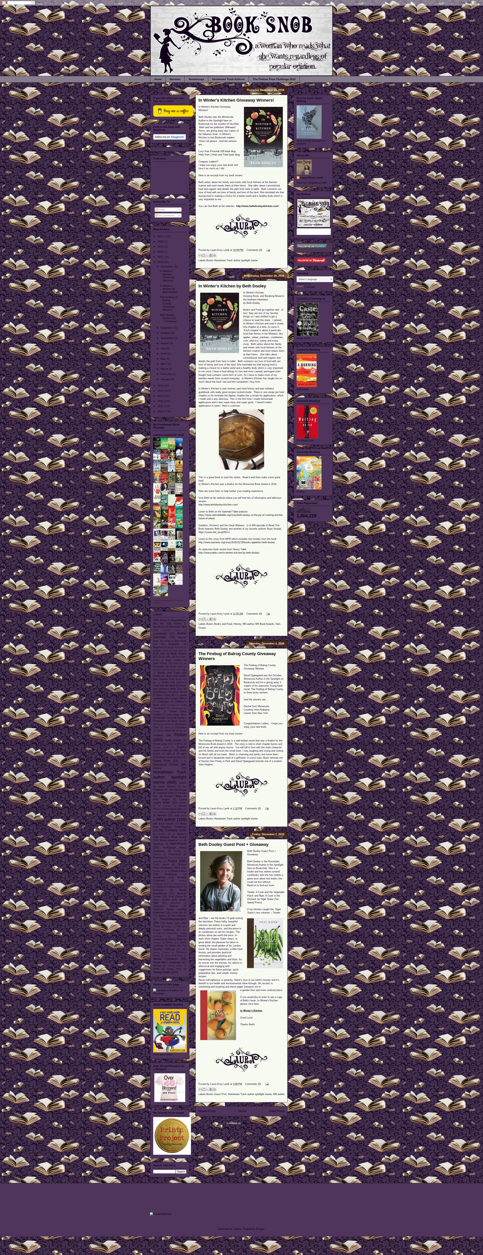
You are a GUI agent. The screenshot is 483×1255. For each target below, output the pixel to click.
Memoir (161, 815)
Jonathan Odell (165, 793)
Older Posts (277, 1111)
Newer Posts (207, 1111)
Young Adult (161, 972)
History (237, 624)
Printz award (161, 864)
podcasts (157, 861)
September (168, 337)
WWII (156, 969)
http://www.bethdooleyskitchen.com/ (257, 206)
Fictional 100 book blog (222, 151)
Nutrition (157, 854)
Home (158, 79)
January (166, 379)
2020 (160, 241)
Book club (159, 653)
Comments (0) (254, 250)
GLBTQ (178, 744)
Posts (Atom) (249, 1123)
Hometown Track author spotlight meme (236, 260)
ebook (167, 727)
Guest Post (220, 1094)
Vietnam (168, 926)
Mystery (181, 833)
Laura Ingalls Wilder (169, 801)
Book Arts (178, 650)
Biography (173, 644)
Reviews (175, 79)
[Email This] (200, 255)
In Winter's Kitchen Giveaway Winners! (236, 100)
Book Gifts (165, 656)
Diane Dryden (178, 721)
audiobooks (160, 633)
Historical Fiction (165, 764)
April (164, 363)
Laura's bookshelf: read (168, 434)
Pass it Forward (175, 858)
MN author (248, 624)
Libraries (182, 803)
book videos (160, 663)
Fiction (180, 734)
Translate (309, 286)
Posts (161, 209)
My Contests (168, 830)
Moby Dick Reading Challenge (169, 825)
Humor (182, 783)
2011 (160, 406)
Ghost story (160, 743)
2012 (160, 401)
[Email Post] (267, 250)
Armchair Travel (171, 630)
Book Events (178, 653)
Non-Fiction (178, 843)
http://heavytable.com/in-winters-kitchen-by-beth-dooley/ (229, 552)
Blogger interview (175, 647)
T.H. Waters (159, 915)
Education (180, 727)
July (163, 348)
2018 (160, 251)
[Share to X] (207, 255)
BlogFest (158, 647)
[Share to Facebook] (211, 255)
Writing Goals (175, 966)
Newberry (158, 844)
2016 (160, 261)
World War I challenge (167, 962)
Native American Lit (171, 840)
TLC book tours (170, 922)
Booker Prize (176, 666)
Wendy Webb (175, 939)
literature (170, 808)
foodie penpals (173, 740)
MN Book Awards (264, 624)
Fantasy (158, 735)
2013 (160, 395)
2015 (160, 385)
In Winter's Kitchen (251, 1010)
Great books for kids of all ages (169, 752)
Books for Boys (162, 675)
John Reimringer (177, 790)
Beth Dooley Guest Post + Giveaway (233, 844)
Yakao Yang (174, 969)
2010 (160, 411)
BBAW (167, 641)
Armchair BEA (178, 626)
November (167, 327)
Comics (156, 711)
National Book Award (173, 836)
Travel (156, 926)
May (163, 358)
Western (157, 942)
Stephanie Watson (165, 906)
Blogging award (160, 650)
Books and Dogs (178, 670)
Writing (157, 965)
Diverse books (164, 724)
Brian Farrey (163, 695)
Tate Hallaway (178, 915)
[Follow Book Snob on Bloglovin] (169, 138)
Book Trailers (174, 660)
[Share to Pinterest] (214, 255)
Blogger (260, 1228)
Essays (179, 731)
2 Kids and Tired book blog (225, 154)
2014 (160, 390)
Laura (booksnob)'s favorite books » (168, 601)
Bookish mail (159, 670)
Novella (177, 851)
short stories (161, 899)
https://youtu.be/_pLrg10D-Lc (214, 532)
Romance (158, 890)
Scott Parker (175, 896)
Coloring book (176, 708)
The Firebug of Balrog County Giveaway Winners (169, 303)
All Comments (166, 215)
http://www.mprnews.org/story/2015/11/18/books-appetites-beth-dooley (236, 542)
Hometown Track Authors (228, 79)
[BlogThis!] (204, 255)
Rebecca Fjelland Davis (170, 887)
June (164, 353)
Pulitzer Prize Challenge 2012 (169, 866)
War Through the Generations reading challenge (169, 933)
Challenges (163, 701)
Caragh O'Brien (178, 698)
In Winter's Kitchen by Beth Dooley (232, 286)
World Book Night (173, 955)
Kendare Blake (173, 796)
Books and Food (223, 624)
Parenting (158, 857)
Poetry (172, 861)
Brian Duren (179, 692)
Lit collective (164, 806)
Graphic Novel (161, 747)
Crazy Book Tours (176, 714)
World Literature (165, 959)
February (166, 373)
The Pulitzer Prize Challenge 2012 (274, 79)
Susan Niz (177, 912)
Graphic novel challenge (169, 749)
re (166, 871)
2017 (160, 256)
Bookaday (158, 666)
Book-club (177, 663)
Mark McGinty (179, 812)
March (165, 368)
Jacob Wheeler (167, 786)
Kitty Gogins (161, 799)
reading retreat (179, 884)
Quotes (156, 871)
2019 (160, 246)
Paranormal (174, 854)
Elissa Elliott (164, 730)
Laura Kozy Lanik (311, 177)
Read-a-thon (178, 870)
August (165, 343)
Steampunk (175, 903)
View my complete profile (311, 182)
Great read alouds (170, 757)
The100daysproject (173, 919)
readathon (159, 877)
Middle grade (180, 815)
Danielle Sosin (165, 718)
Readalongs (196, 79)
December (167, 266)
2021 (160, 236)
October (166, 332)
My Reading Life (162, 834)
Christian (171, 705)
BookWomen (160, 692)
